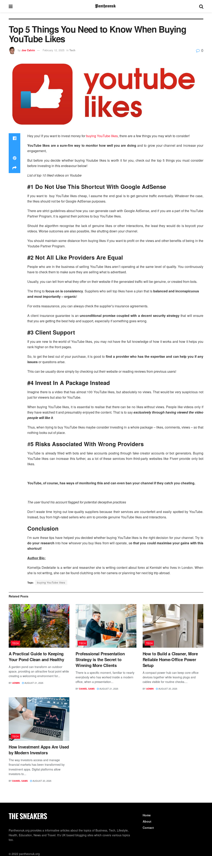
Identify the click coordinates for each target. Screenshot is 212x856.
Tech (72, 50)
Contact (148, 827)
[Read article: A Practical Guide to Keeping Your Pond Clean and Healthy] (39, 626)
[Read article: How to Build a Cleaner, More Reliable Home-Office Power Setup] (173, 626)
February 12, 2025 (53, 50)
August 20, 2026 (167, 688)
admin (16, 682)
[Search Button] (201, 6)
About (147, 821)
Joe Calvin (28, 50)
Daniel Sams (87, 688)
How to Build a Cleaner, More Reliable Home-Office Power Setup (170, 659)
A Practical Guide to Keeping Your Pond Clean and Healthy (36, 656)
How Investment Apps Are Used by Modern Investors (39, 750)
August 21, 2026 (33, 682)
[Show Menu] (11, 6)
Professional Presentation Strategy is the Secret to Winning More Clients (100, 659)
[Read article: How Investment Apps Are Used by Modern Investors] (39, 719)
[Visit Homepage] (106, 6)
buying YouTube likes (102, 135)
